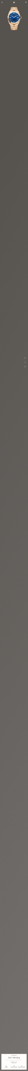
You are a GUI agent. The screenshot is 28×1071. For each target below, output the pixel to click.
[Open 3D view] (25, 358)
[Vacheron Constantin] (14, 2)
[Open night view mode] (25, 362)
